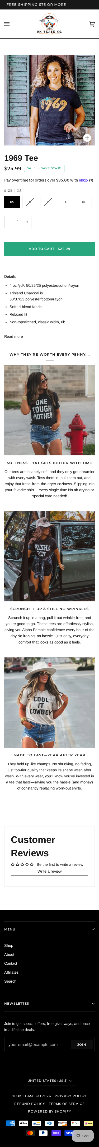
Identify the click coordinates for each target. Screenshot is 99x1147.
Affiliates (11, 972)
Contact (10, 963)
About (9, 954)
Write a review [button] (49, 871)
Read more (13, 336)
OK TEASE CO (28, 1096)
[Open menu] (12, 23)
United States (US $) (47, 1081)
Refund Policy (29, 1104)
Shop (8, 945)
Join (81, 1045)
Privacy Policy (71, 1096)
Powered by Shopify (49, 1111)
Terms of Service (67, 1104)
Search (10, 981)
